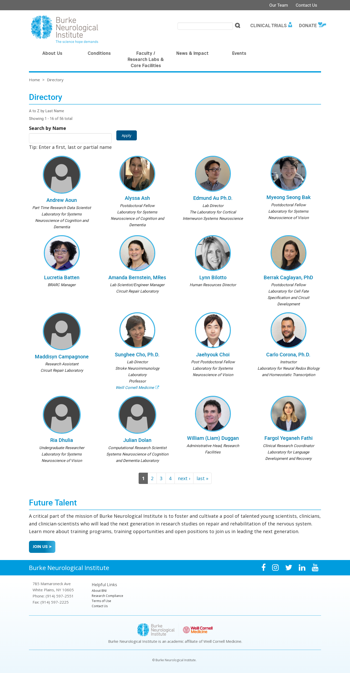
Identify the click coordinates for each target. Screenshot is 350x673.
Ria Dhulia (61, 440)
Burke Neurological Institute (69, 567)
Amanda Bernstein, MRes (137, 277)
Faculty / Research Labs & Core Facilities (146, 60)
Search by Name (47, 128)
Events (239, 54)
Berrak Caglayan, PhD (288, 277)
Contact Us (306, 5)
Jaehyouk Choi (213, 354)
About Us (52, 54)
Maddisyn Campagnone (62, 356)
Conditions (99, 54)
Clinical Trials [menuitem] (268, 25)
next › (184, 478)
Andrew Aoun (61, 199)
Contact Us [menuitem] (100, 606)
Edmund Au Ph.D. (213, 197)
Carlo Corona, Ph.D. (288, 354)
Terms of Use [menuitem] (101, 601)
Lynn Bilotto (213, 277)
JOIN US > (42, 547)
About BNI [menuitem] (99, 590)
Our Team (278, 5)
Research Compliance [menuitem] (107, 596)
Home (34, 79)
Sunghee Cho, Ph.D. (137, 354)
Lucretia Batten (61, 277)
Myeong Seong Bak (288, 197)
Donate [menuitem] (308, 25)
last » (202, 478)
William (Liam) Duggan (213, 437)
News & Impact (192, 54)
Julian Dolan (137, 440)
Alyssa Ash (137, 197)
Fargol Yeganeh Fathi (288, 437)
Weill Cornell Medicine (135, 387)
